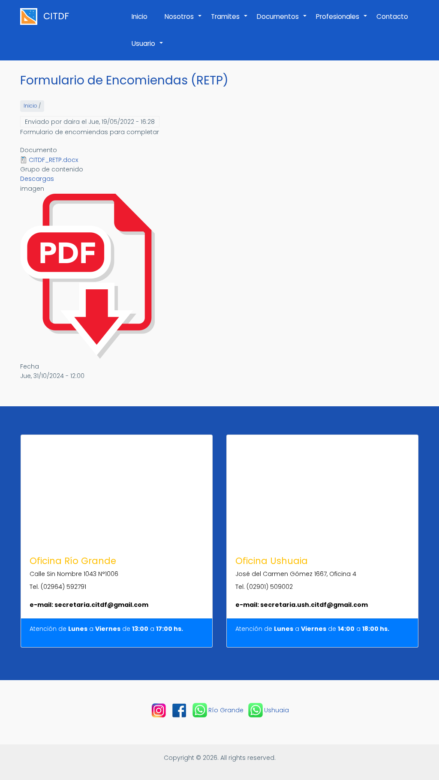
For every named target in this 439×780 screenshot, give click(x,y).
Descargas (37, 178)
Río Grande (226, 710)
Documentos (282, 21)
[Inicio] (31, 16)
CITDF (56, 16)
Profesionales (342, 21)
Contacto (392, 16)
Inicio (139, 16)
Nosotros (183, 21)
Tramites (229, 21)
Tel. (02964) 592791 (58, 586)
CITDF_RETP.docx (53, 160)
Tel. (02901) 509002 (264, 586)
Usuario (148, 48)
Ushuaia (276, 710)
